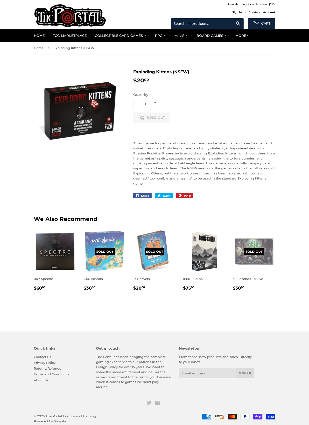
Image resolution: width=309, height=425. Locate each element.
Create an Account (262, 12)
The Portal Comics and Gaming (71, 416)
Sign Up (245, 373)
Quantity (140, 95)
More (240, 35)
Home (39, 35)
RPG (159, 35)
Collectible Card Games (119, 35)
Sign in (237, 12)
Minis (180, 35)
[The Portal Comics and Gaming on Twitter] (149, 403)
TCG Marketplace (70, 35)
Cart (265, 23)
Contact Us (42, 357)
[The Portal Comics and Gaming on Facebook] (157, 403)
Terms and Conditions (51, 374)
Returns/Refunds (47, 368)
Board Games (210, 35)
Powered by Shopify (50, 421)
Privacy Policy (45, 363)
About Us (41, 380)
